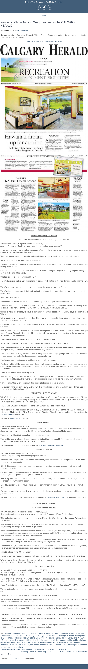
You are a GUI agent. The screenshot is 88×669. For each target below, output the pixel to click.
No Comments (23, 31)
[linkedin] (50, 7)
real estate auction (47, 645)
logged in (15, 659)
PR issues (4, 640)
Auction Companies (13, 633)
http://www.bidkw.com (55, 497)
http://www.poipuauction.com (51, 445)
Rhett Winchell (61, 645)
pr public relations (17, 640)
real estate (34, 645)
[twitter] (44, 7)
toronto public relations (77, 645)
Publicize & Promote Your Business (14, 645)
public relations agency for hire (59, 640)
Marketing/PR (62, 636)
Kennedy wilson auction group (12, 636)
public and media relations (36, 640)
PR (62, 638)
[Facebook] (38, 7)
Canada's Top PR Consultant (41, 633)
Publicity (77, 642)
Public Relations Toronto (63, 642)
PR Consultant (71, 638)
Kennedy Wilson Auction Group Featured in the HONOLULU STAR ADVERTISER (54, 652)
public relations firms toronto (22, 642)
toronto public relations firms (11, 647)
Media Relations (15, 638)
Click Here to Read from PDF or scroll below (44, 41)
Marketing (30, 636)
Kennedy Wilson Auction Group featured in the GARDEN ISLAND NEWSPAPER (33, 649)
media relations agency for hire (35, 638)
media (71, 636)
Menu (44, 15)
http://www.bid (15, 418)
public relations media (43, 642)
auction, (25, 633)
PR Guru (81, 638)
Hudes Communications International (69, 633)
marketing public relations (45, 636)
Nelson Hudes (54, 638)
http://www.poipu (7, 414)
